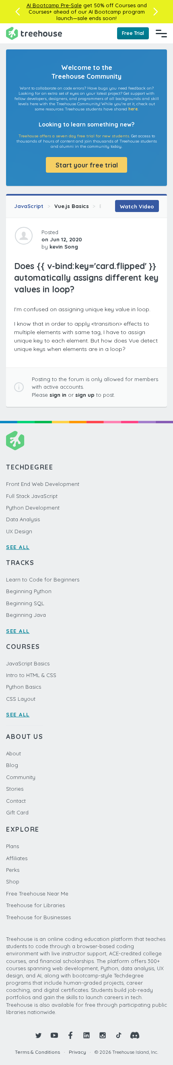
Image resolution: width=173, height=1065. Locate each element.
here (133, 109)
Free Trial (133, 33)
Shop (12, 881)
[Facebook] (70, 1035)
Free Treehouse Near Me (37, 893)
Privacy (77, 1052)
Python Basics (23, 686)
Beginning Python (28, 591)
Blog (12, 765)
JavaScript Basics (27, 663)
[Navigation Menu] (161, 33)
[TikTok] (118, 1035)
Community (20, 777)
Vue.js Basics (71, 206)
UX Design (19, 531)
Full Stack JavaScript (32, 496)
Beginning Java (26, 615)
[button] (17, 11)
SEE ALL (18, 547)
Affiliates (16, 858)
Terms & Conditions (37, 1052)
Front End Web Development (42, 484)
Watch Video (137, 206)
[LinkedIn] (86, 1035)
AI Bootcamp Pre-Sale (54, 5)
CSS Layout (20, 699)
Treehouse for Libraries (35, 905)
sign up (85, 395)
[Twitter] (38, 1035)
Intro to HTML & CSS (31, 675)
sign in (57, 395)
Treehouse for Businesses (38, 917)
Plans (12, 846)
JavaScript (28, 206)
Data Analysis (23, 519)
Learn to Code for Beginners (42, 579)
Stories (14, 788)
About (13, 753)
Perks (12, 870)
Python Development (33, 507)
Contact (16, 801)
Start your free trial (87, 165)
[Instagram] (102, 1035)
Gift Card (17, 812)
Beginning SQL (25, 603)
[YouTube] (54, 1035)
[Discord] (134, 1035)
